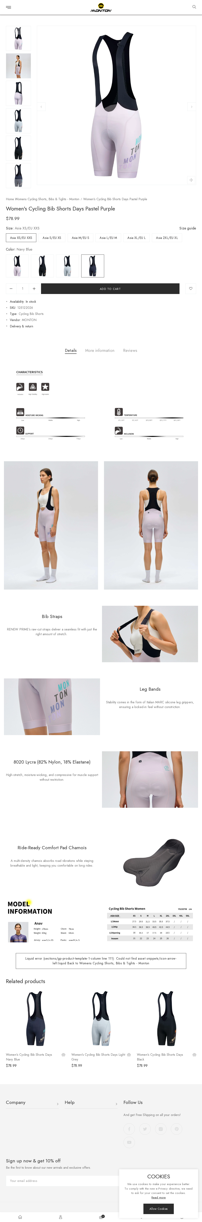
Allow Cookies (158, 1209)
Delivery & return (21, 326)
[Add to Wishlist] (190, 288)
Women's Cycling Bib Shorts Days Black (160, 1057)
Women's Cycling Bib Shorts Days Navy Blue (29, 1057)
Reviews (130, 350)
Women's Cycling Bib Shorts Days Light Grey (98, 1057)
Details (71, 350)
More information (99, 350)
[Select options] (63, 1055)
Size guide (187, 228)
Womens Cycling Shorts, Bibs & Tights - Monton (47, 199)
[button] (193, 7)
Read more (159, 1197)
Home (10, 199)
